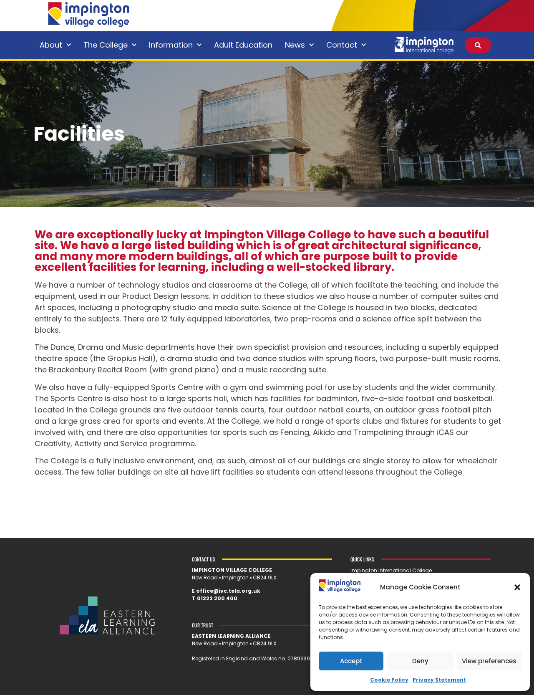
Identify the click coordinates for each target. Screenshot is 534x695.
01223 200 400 (217, 598)
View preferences (489, 661)
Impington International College (391, 570)
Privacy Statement (439, 679)
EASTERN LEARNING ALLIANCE (231, 635)
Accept (351, 661)
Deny (420, 661)
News (295, 45)
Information (171, 45)
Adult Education (243, 45)
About (51, 45)
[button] (517, 587)
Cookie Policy (389, 679)
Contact (341, 45)
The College (105, 45)
